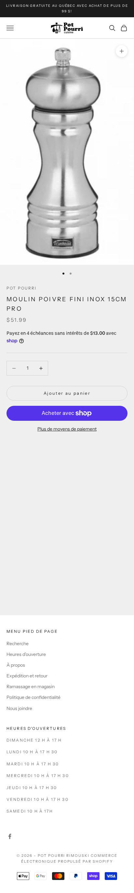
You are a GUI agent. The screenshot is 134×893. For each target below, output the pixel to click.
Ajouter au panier (67, 393)
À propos (16, 665)
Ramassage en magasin (31, 686)
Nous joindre (19, 708)
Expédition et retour (27, 676)
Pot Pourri (22, 288)
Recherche (18, 643)
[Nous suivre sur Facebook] (10, 836)
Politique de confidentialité (33, 697)
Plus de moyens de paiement (67, 429)
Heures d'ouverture (26, 654)
